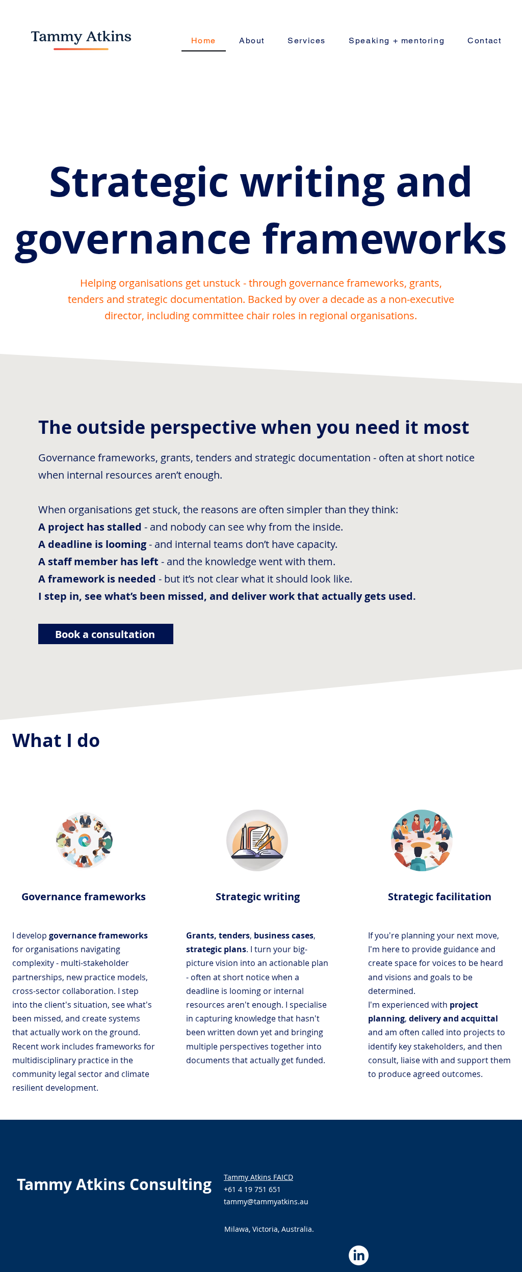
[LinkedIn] (359, 1255)
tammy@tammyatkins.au (266, 1201)
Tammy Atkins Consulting (114, 1184)
